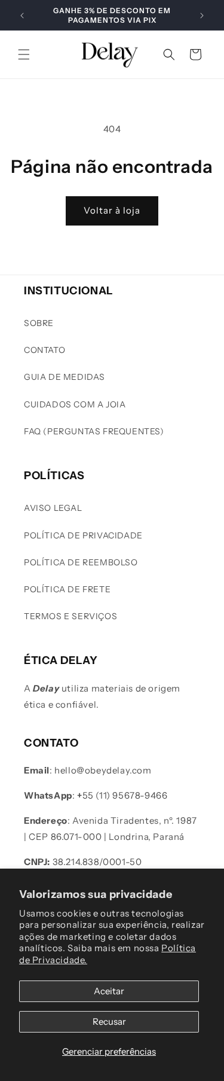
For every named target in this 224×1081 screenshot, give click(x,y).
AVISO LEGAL (53, 508)
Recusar (109, 1021)
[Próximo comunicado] (202, 15)
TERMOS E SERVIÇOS (70, 616)
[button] (24, 54)
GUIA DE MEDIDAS (64, 377)
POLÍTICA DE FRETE (67, 589)
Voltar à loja (112, 210)
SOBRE (39, 323)
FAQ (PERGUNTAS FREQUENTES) (94, 431)
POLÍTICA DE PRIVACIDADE (83, 535)
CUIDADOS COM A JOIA (74, 404)
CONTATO (44, 350)
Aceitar (109, 991)
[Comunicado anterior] (22, 15)
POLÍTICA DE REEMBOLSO (81, 562)
